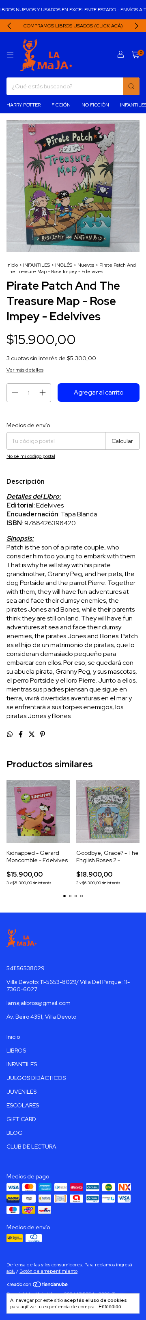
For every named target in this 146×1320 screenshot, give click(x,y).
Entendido (110, 1307)
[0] (135, 55)
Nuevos (85, 265)
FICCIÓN (61, 105)
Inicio (12, 265)
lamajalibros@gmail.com (38, 1003)
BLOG (14, 1132)
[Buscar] (131, 86)
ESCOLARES (22, 1105)
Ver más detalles (24, 370)
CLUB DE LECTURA (31, 1146)
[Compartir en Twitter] (32, 734)
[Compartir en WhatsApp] (10, 734)
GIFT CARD (21, 1119)
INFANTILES (36, 265)
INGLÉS (63, 265)
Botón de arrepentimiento (48, 1271)
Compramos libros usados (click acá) (73, 26)
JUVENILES (21, 1091)
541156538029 (25, 968)
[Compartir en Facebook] (21, 734)
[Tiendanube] (37, 1286)
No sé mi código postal (30, 456)
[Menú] (10, 54)
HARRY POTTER (23, 105)
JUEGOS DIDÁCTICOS (36, 1078)
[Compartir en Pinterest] (42, 734)
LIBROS (16, 1050)
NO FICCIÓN (95, 105)
